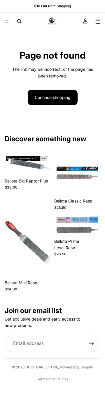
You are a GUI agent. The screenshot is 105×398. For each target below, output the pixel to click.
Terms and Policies (52, 379)
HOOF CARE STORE (41, 367)
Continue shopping (53, 97)
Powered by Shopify (76, 367)
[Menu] (6, 21)
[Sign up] (91, 343)
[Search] (19, 21)
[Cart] (98, 21)
